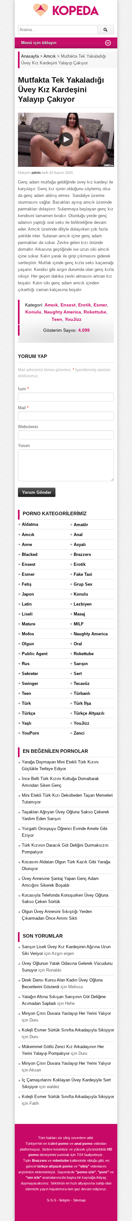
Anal (78, 534)
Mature (28, 624)
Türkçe (28, 713)
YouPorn (30, 733)
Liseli (27, 614)
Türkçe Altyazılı (89, 713)
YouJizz (73, 319)
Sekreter (30, 673)
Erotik (84, 304)
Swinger (30, 683)
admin (36, 173)
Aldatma (30, 524)
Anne (27, 544)
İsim (22, 389)
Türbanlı (82, 693)
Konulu (33, 311)
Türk (26, 703)
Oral (78, 643)
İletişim (64, 1200)
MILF (79, 624)
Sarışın (81, 663)
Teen (57, 319)
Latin (27, 604)
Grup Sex (83, 584)
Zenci (79, 733)
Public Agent (34, 653)
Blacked (29, 554)
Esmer (100, 304)
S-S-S (51, 1200)
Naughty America (62, 311)
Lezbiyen (83, 604)
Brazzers (82, 554)
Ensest (68, 304)
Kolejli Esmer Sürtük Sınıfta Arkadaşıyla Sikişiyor (68, 1030)
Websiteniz (28, 426)
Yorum (24, 445)
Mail (22, 407)
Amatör (81, 524)
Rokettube (95, 311)
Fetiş (26, 584)
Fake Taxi (83, 574)
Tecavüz (82, 683)
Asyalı (80, 544)
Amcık (51, 304)
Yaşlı (26, 723)
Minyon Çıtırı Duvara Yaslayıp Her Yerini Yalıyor (66, 1013)
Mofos (28, 633)
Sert (78, 673)
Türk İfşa (82, 703)
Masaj (79, 614)
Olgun (28, 643)
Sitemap (79, 1200)
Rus (25, 663)
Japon (28, 594)
